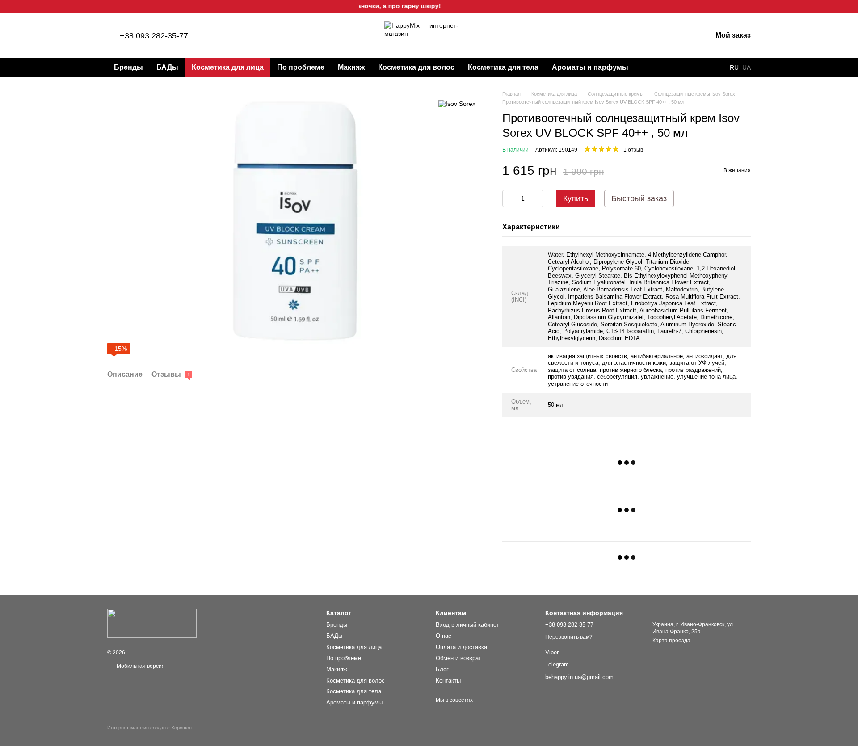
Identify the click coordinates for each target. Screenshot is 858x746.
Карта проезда (671, 640)
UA (746, 67)
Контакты (448, 680)
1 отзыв (633, 150)
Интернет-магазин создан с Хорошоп (149, 727)
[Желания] (658, 36)
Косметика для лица (228, 67)
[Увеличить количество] (536, 198)
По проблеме (300, 67)
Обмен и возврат (458, 658)
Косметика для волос (416, 67)
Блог (442, 669)
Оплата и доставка (461, 647)
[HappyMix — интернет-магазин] (152, 623)
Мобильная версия (140, 666)
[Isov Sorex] (457, 103)
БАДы (167, 67)
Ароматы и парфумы (590, 67)
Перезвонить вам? (569, 637)
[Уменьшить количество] (509, 198)
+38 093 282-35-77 (154, 36)
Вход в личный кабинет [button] (467, 624)
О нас (443, 635)
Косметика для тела (503, 67)
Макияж (351, 67)
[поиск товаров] (651, 67)
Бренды (128, 67)
